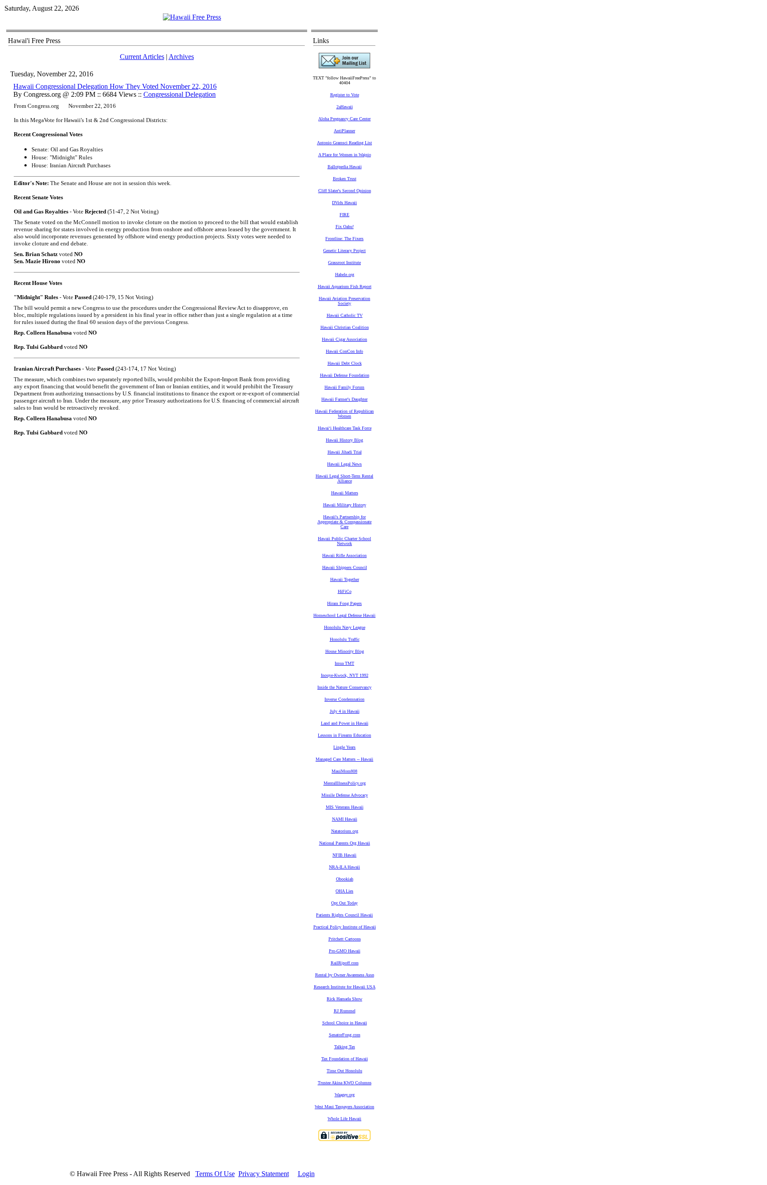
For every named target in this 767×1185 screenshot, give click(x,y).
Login (306, 1173)
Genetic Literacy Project (344, 250)
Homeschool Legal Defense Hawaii (344, 615)
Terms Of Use (215, 1173)
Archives (181, 56)
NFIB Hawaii (344, 855)
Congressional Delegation (179, 94)
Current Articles (142, 56)
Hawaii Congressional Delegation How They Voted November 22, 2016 (115, 86)
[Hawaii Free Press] (192, 17)
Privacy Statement (263, 1173)
